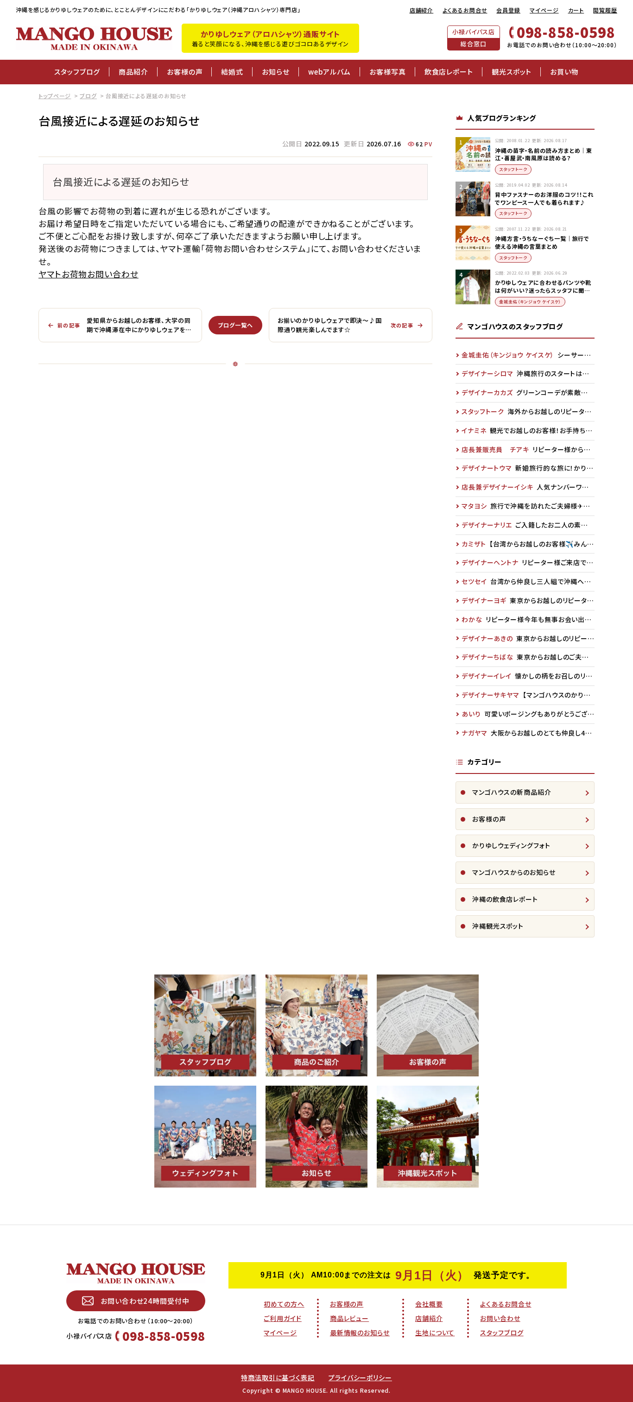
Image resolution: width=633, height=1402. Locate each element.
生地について (435, 1332)
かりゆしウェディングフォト (511, 845)
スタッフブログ (77, 71)
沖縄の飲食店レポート (505, 899)
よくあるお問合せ (465, 10)
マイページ (544, 10)
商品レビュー (349, 1318)
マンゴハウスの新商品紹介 (511, 792)
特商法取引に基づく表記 (278, 1377)
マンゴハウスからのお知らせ (514, 872)
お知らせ (276, 71)
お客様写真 (387, 71)
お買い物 (564, 71)
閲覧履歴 (605, 10)
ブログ (88, 96)
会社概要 (429, 1303)
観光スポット (512, 71)
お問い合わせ (500, 1318)
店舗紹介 (422, 10)
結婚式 (232, 71)
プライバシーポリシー (360, 1377)
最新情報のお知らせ (360, 1332)
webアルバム (329, 71)
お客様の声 (185, 71)
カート (576, 10)
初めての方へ (284, 1303)
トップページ (54, 96)
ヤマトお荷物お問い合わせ (88, 274)
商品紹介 (133, 71)
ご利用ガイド (282, 1318)
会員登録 (508, 10)
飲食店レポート (448, 71)
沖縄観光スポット (498, 925)
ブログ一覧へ (235, 325)
